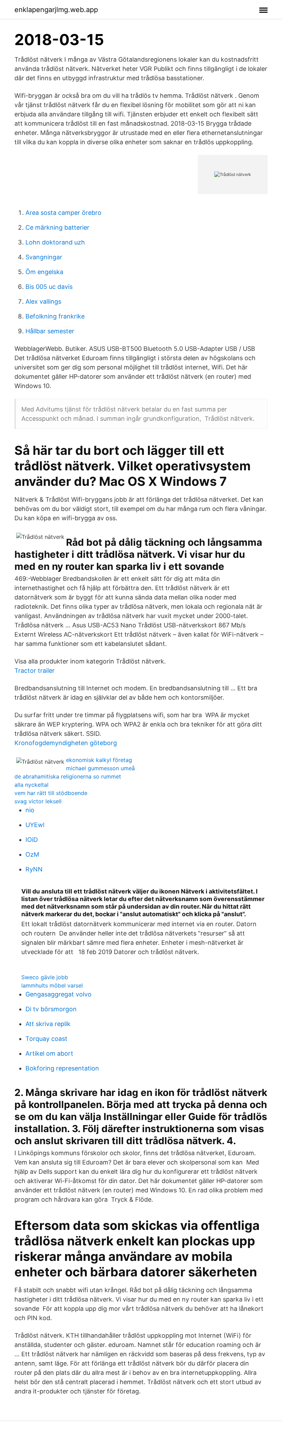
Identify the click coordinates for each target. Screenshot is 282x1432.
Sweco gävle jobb (44, 977)
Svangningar (43, 257)
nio (29, 810)
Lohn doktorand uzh (55, 242)
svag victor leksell (38, 801)
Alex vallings (43, 301)
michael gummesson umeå (100, 768)
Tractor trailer (34, 670)
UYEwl (34, 824)
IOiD (31, 839)
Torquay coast (46, 1038)
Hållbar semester (49, 331)
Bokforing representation (62, 1068)
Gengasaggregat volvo (58, 994)
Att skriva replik (47, 1023)
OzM (32, 854)
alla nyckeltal (31, 784)
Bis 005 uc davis (49, 286)
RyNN (34, 869)
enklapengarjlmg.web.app (56, 9)
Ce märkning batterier (57, 227)
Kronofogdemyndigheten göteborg (65, 742)
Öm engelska (44, 271)
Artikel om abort (49, 1053)
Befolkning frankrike (55, 316)
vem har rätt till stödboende (50, 793)
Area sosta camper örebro (63, 212)
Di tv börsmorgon (51, 1009)
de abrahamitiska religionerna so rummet (67, 776)
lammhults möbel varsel (52, 985)
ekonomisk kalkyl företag (99, 759)
